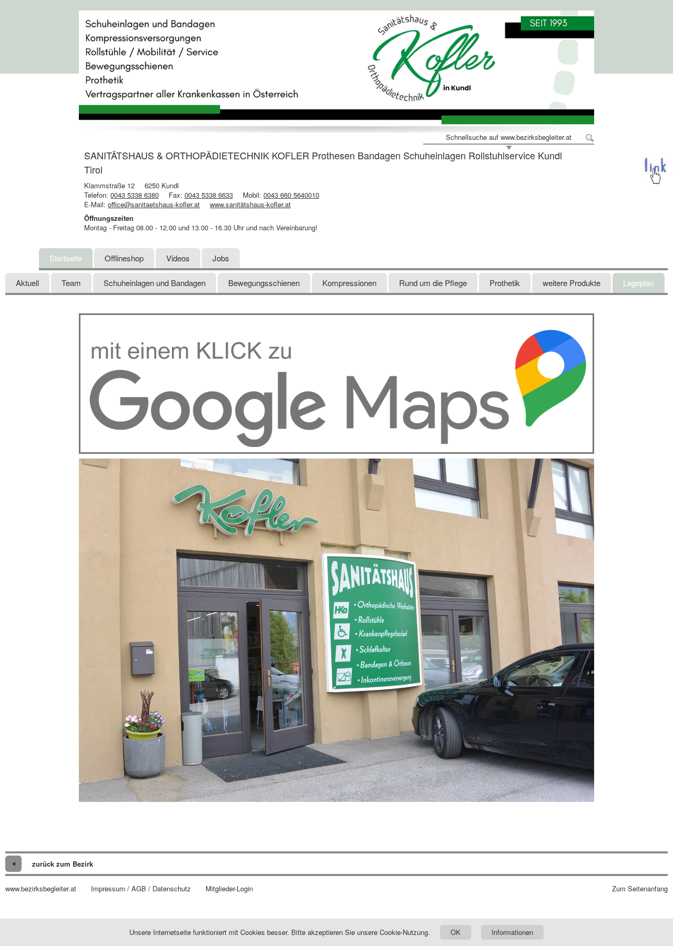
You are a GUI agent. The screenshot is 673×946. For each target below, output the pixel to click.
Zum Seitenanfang (640, 888)
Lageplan (638, 282)
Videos (178, 257)
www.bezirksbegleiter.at (40, 888)
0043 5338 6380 (134, 195)
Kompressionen (349, 282)
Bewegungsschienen (264, 282)
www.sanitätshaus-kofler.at (250, 204)
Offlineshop (124, 257)
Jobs (220, 257)
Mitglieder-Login (229, 888)
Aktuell (27, 282)
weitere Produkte (571, 282)
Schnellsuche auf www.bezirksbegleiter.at (509, 137)
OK (456, 932)
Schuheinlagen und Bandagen (155, 282)
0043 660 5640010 (291, 195)
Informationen (512, 932)
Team (71, 282)
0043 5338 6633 (209, 195)
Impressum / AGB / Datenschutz (141, 888)
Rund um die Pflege (433, 282)
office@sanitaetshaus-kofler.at (154, 204)
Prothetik (505, 282)
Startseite (65, 257)
